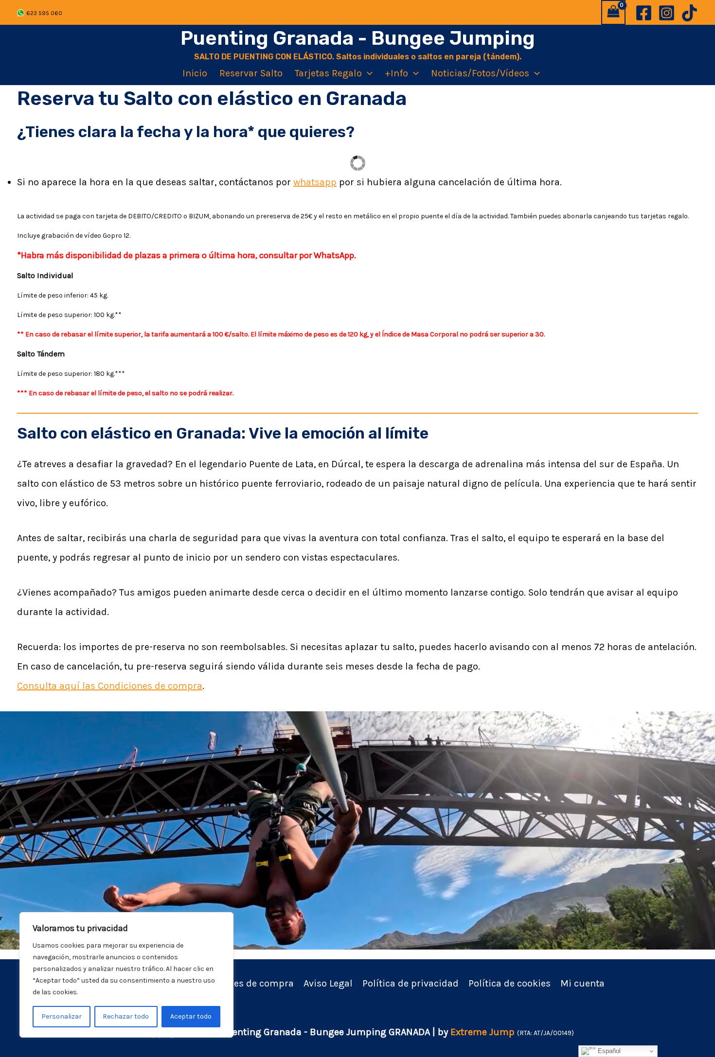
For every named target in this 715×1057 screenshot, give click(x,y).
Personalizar (61, 1016)
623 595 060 (44, 13)
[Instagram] (666, 12)
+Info (396, 73)
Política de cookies (509, 983)
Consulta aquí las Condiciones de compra (109, 685)
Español (608, 1051)
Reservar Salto (251, 73)
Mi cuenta (582, 983)
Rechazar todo (126, 1016)
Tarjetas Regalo (328, 73)
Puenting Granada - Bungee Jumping (357, 38)
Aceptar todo (191, 1016)
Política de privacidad (410, 983)
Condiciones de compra (241, 983)
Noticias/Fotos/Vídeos (480, 73)
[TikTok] (689, 12)
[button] (367, 73)
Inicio (194, 73)
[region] (126, 975)
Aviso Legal (328, 983)
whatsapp (315, 182)
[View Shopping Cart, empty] (613, 12)
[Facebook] (643, 12)
